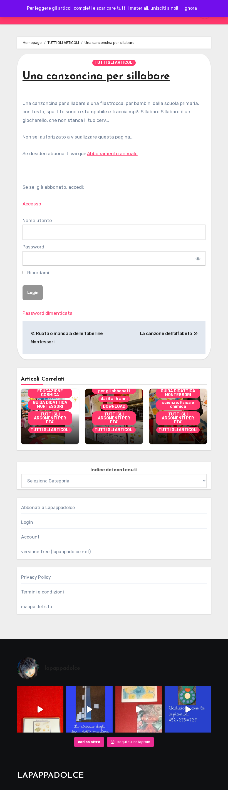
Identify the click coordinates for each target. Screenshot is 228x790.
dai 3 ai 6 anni (114, 398)
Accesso (32, 204)
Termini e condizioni (42, 592)
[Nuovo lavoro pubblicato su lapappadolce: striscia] (89, 709)
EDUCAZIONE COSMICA (50, 393)
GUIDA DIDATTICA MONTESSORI (50, 404)
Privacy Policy (36, 577)
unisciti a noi (163, 8)
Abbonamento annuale (112, 153)
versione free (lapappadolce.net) (56, 551)
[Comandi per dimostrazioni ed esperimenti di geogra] (40, 709)
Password (33, 247)
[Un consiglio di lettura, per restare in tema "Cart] (138, 709)
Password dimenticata (48, 313)
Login (27, 522)
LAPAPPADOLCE (50, 775)
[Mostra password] (197, 258)
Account (30, 537)
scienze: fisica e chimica (178, 404)
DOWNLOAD (114, 406)
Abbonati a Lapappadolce (48, 507)
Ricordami (37, 272)
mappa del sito (36, 606)
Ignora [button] (190, 8)
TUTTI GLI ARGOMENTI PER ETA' (50, 418)
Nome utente (37, 220)
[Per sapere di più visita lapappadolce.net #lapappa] (188, 709)
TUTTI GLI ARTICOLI (114, 62)
